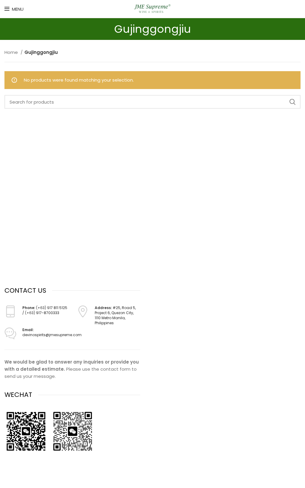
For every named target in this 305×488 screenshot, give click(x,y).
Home (11, 52)
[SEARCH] (292, 102)
